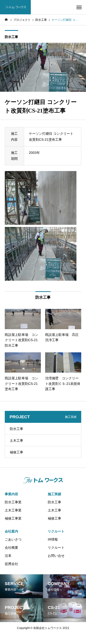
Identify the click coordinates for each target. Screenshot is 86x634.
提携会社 (11, 564)
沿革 (8, 556)
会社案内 (11, 531)
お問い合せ (56, 556)
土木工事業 (13, 510)
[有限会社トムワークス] (15, 7)
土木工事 (16, 440)
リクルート (56, 531)
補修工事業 (13, 518)
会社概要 (11, 547)
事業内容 (11, 494)
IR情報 (53, 539)
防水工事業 (13, 502)
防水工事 (11, 37)
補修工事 (16, 452)
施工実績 (54, 494)
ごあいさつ (13, 539)
